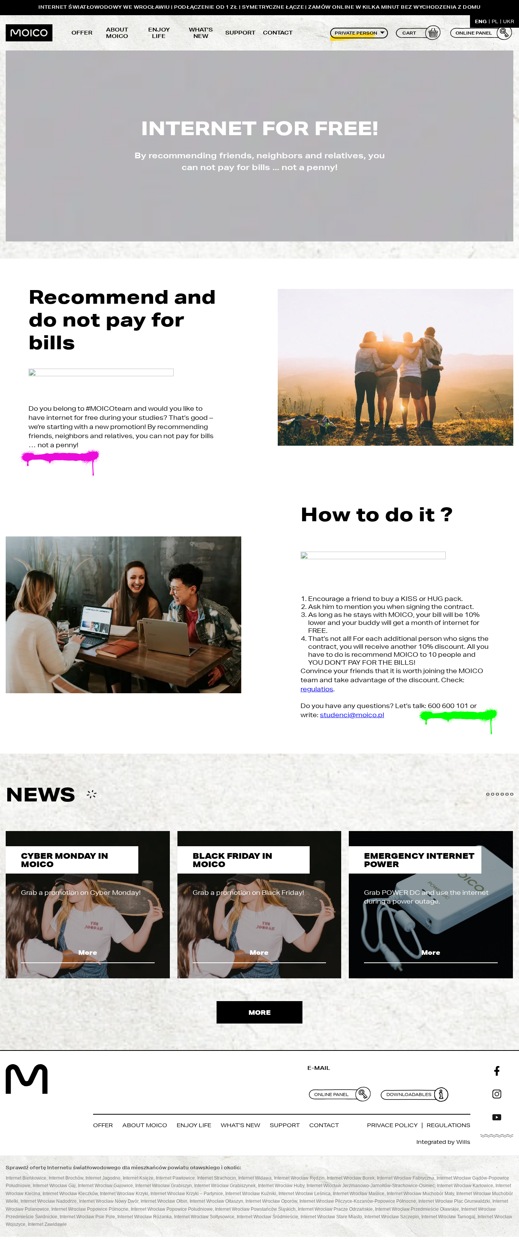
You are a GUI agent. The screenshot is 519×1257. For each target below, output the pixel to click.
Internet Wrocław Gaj (54, 1186)
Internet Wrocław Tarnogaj (448, 1216)
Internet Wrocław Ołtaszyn (216, 1201)
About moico (117, 33)
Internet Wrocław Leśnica (304, 1193)
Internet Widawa (255, 1178)
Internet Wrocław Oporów (271, 1201)
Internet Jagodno (102, 1178)
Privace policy (392, 1125)
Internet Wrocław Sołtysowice (204, 1216)
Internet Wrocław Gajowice (105, 1186)
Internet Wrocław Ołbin (164, 1201)
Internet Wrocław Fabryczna (405, 1178)
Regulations (448, 1125)
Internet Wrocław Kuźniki (250, 1193)
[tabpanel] (88, 904)
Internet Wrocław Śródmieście (267, 1216)
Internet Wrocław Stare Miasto (331, 1216)
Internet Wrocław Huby (281, 1186)
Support (240, 33)
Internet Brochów (66, 1178)
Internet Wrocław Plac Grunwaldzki (454, 1201)
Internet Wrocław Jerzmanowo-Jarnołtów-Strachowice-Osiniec (371, 1186)
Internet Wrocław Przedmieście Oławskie (417, 1209)
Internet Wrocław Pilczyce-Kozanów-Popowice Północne (357, 1201)
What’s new (201, 33)
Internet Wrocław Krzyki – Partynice (186, 1193)
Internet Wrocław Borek (351, 1178)
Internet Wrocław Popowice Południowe (172, 1209)
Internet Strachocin (216, 1178)
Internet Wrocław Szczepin (391, 1216)
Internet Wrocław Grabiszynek (225, 1186)
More (87, 952)
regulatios (317, 689)
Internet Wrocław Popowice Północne (89, 1209)
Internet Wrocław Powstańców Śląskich (255, 1209)
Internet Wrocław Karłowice (465, 1186)
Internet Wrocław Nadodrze (49, 1201)
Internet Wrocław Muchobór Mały (420, 1193)
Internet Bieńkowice (26, 1178)
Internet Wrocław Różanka (144, 1216)
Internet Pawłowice (175, 1178)
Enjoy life (159, 33)
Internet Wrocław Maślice (359, 1193)
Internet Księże (138, 1178)
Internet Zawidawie (47, 1224)
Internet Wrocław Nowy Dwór (108, 1201)
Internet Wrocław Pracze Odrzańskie (335, 1209)
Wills (463, 1142)
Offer (81, 33)
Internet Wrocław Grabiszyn (163, 1186)
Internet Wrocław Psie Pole (87, 1216)
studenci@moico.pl (352, 715)
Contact (278, 33)
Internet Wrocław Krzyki (124, 1193)
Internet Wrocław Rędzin (299, 1178)
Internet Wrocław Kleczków (70, 1193)
